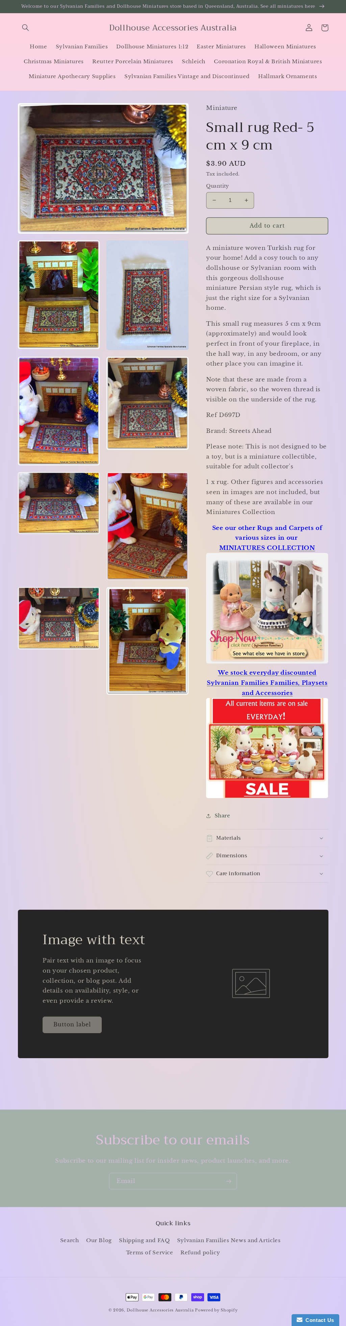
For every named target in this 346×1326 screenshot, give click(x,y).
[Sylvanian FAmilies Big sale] (267, 797)
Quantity (217, 186)
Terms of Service (149, 1253)
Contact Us (318, 1320)
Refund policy (200, 1253)
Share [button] (222, 816)
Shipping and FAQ (144, 1240)
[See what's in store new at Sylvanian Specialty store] (267, 663)
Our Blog (99, 1240)
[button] (25, 28)
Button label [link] (72, 1024)
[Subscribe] (229, 1181)
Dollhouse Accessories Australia (161, 1310)
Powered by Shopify (216, 1310)
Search (69, 1240)
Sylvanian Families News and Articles (229, 1240)
